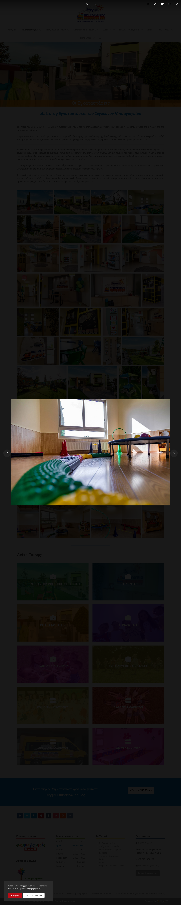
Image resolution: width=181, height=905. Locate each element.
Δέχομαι (15, 896)
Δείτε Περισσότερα (34, 896)
